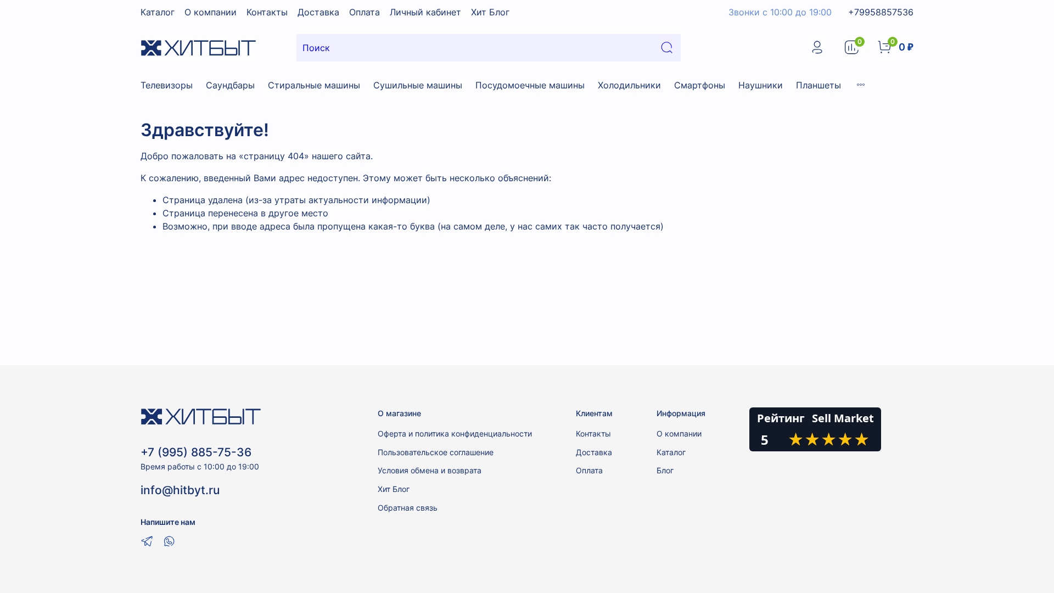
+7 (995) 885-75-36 (196, 452)
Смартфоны (699, 85)
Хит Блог (490, 12)
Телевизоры (167, 85)
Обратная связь (408, 507)
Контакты (267, 12)
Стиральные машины (314, 85)
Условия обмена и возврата (429, 470)
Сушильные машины (417, 85)
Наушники (760, 85)
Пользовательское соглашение (436, 452)
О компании (210, 12)
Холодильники (629, 85)
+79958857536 (880, 12)
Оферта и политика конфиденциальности (455, 433)
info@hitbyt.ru (180, 490)
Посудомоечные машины (530, 85)
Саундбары (230, 85)
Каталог (158, 12)
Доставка (318, 12)
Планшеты (818, 85)
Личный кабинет (425, 12)
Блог (665, 470)
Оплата (364, 12)
